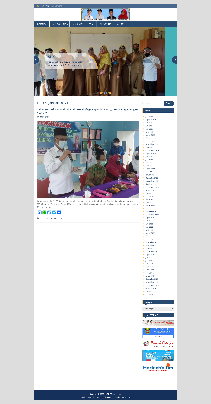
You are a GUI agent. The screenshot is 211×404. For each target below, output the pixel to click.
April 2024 (149, 165)
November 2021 (152, 245)
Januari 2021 (150, 276)
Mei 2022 (149, 227)
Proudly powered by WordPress (91, 397)
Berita (42, 218)
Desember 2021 (152, 242)
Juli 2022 (149, 221)
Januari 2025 (150, 141)
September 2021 (152, 251)
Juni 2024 (149, 159)
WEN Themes (126, 397)
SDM (91, 24)
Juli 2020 (149, 291)
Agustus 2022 (151, 218)
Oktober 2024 (151, 147)
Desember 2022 (152, 211)
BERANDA (41, 24)
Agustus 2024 (151, 153)
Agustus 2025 (151, 119)
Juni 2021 (149, 260)
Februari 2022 (151, 236)
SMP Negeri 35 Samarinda (53, 6)
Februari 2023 (151, 208)
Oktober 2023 (151, 184)
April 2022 (149, 230)
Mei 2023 (149, 199)
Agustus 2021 (151, 254)
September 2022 (152, 214)
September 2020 (152, 285)
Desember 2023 (152, 178)
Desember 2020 (152, 279)
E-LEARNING (105, 24)
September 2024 (152, 150)
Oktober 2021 (151, 248)
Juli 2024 (149, 156)
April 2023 (149, 202)
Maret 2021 (150, 270)
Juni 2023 (149, 196)
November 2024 (152, 144)
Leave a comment (55, 218)
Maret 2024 (150, 169)
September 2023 (152, 187)
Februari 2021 (151, 273)
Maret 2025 (150, 135)
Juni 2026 (149, 116)
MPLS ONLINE (59, 24)
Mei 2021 (149, 263)
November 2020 (152, 282)
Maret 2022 (150, 233)
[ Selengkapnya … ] (45, 207)
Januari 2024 (150, 175)
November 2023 (152, 181)
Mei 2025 (149, 129)
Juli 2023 (149, 193)
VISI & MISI (78, 24)
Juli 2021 (149, 257)
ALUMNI (121, 24)
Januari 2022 (150, 239)
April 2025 (149, 132)
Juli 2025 (149, 123)
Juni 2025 (149, 126)
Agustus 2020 (151, 288)
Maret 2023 (150, 205)
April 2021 (149, 267)
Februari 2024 (151, 172)
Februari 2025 (151, 138)
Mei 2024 (149, 162)
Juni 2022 (149, 224)
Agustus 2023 (151, 190)
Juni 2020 (149, 294)
